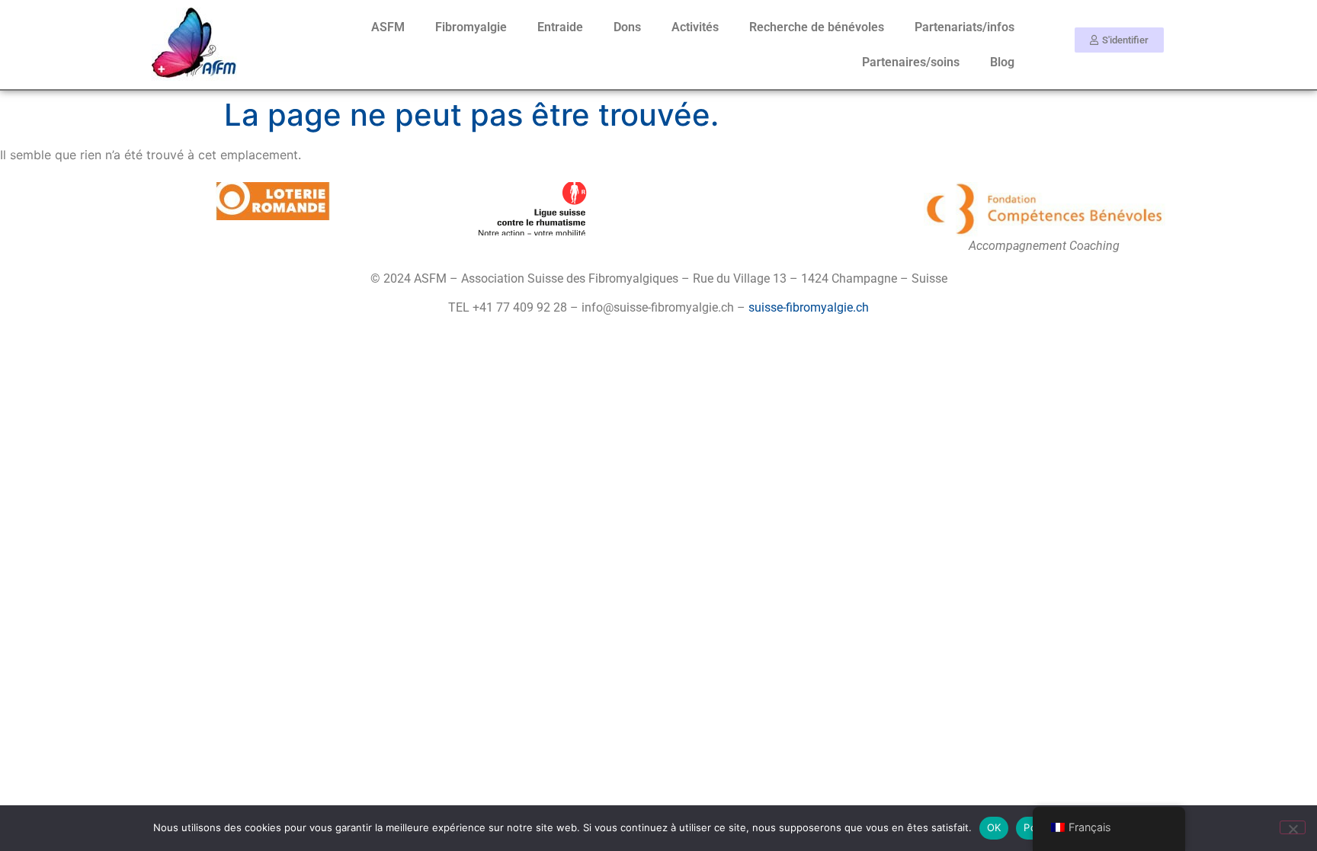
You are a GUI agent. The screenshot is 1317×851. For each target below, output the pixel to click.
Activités (695, 27)
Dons (627, 27)
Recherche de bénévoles (816, 27)
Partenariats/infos (964, 27)
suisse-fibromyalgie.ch (808, 307)
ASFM (388, 27)
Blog (1002, 62)
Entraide (560, 27)
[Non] (1293, 827)
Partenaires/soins (911, 62)
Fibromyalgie (471, 27)
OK (994, 827)
